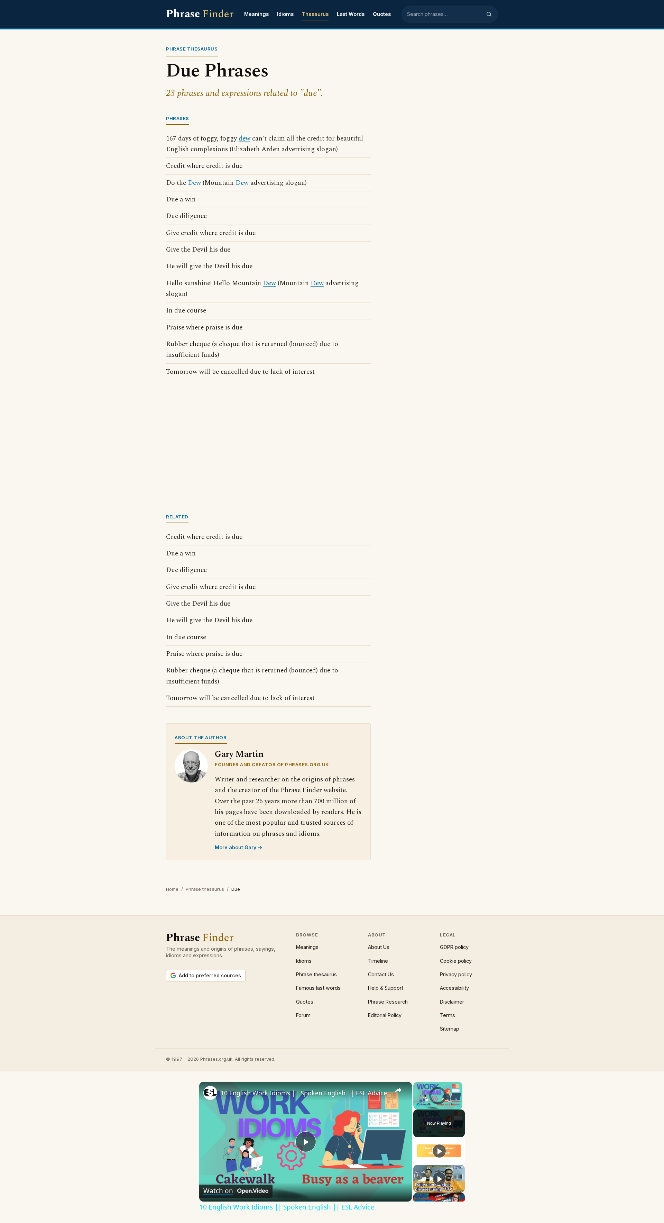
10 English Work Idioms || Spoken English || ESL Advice (304, 1093)
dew (244, 139)
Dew (194, 183)
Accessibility (454, 988)
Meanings (256, 14)
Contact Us (381, 974)
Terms (447, 1015)
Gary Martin (239, 754)
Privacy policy (456, 974)
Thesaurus (315, 14)
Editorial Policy (385, 1015)
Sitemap (449, 1029)
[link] (210, 1093)
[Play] (417, 1105)
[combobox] (444, 14)
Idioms (285, 14)
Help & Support (385, 988)
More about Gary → (238, 847)
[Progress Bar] (437, 1100)
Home (172, 889)
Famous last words (318, 988)
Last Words (351, 14)
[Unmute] (426, 1105)
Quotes (382, 14)
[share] (398, 1090)
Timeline (378, 961)
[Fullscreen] (458, 1105)
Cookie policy (456, 961)
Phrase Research (388, 1002)
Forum (303, 1015)
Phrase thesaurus (205, 889)
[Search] (489, 14)
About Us (378, 947)
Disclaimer (452, 1002)
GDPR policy (454, 947)
